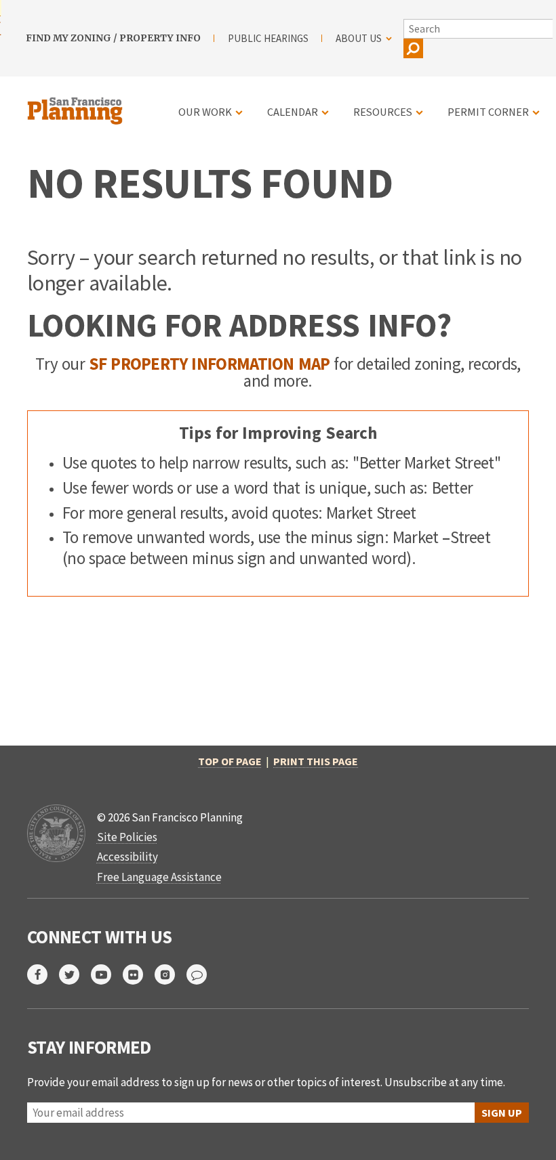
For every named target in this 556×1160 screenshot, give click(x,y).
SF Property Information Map (209, 363)
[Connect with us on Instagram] (170, 974)
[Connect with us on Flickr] (139, 974)
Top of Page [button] (230, 761)
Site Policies (127, 837)
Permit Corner (488, 112)
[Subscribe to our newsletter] (202, 974)
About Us (359, 38)
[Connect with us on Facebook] (43, 974)
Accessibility (127, 856)
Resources (382, 112)
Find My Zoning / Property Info (113, 38)
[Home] (76, 103)
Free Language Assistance (159, 876)
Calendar (292, 112)
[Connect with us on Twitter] (75, 974)
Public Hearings (268, 38)
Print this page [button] (315, 761)
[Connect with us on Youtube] (107, 974)
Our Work (205, 112)
